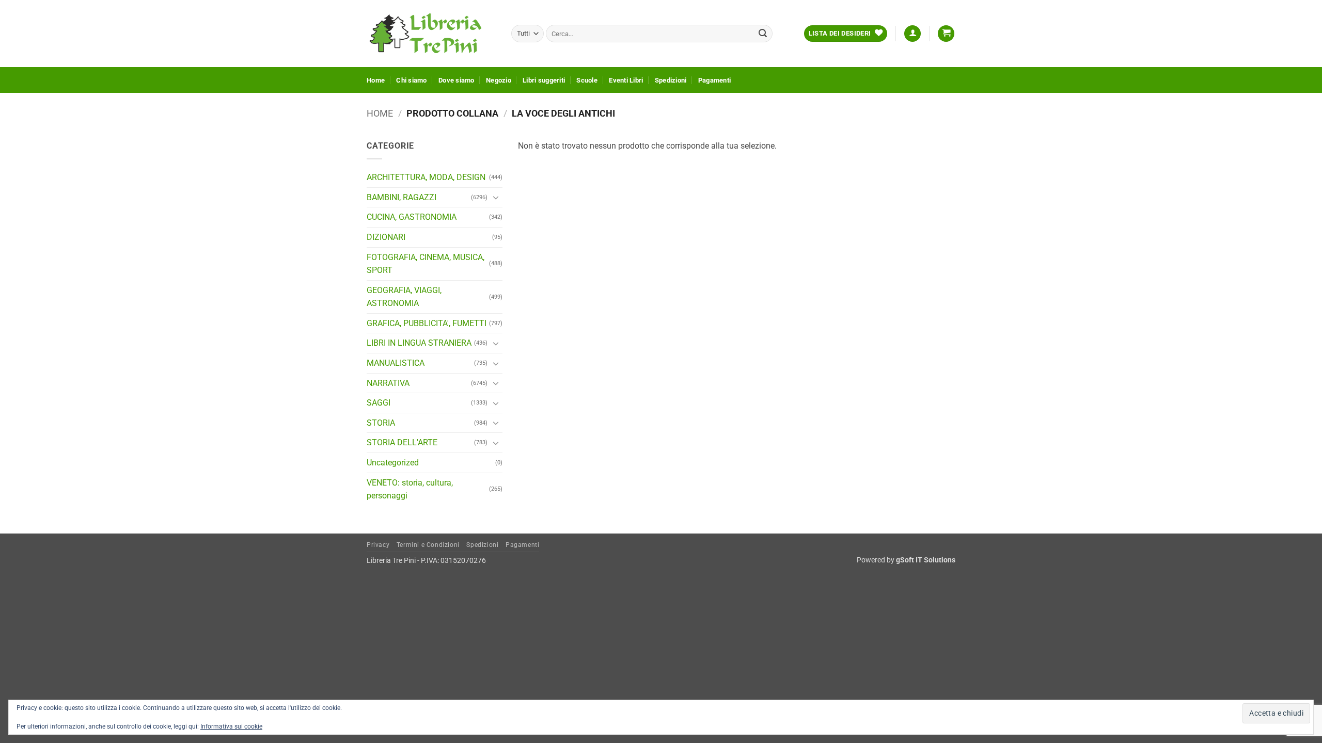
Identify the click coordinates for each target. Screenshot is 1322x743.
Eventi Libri (626, 80)
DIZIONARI (386, 237)
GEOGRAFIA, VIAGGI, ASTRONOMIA (404, 297)
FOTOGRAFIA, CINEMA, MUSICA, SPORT (425, 264)
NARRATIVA (388, 383)
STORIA (381, 423)
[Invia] (763, 33)
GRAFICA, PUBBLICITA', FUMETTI (426, 323)
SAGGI (378, 403)
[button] (912, 33)
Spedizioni (671, 80)
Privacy (378, 544)
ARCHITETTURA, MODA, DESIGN (426, 177)
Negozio (498, 80)
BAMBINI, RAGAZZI (401, 197)
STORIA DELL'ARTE (402, 442)
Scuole (586, 80)
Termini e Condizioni (428, 544)
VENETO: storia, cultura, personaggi (410, 489)
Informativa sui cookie (231, 726)
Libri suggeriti (544, 80)
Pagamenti (714, 80)
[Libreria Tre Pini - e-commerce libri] (431, 33)
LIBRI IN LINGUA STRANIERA (419, 343)
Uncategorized (393, 462)
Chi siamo (411, 80)
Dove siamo (456, 80)
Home (376, 80)
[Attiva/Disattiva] (496, 197)
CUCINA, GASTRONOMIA (412, 217)
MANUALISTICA (395, 363)
